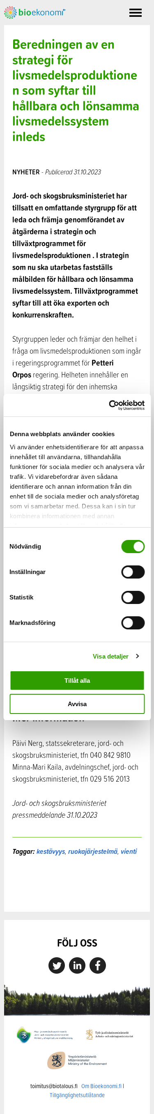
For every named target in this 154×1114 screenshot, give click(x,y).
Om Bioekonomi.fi (101, 1086)
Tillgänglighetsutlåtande (77, 1095)
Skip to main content (32, 27)
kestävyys (51, 851)
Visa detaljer (111, 656)
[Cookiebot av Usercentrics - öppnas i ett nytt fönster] (110, 405)
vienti (129, 851)
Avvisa (77, 703)
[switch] (133, 572)
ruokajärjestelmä (92, 851)
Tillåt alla (77, 680)
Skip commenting (77, 894)
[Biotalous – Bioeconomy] (35, 11)
